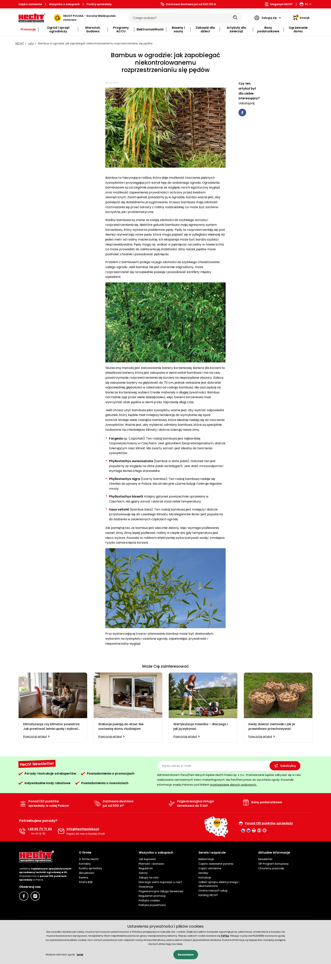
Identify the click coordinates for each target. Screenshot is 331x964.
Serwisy (203, 873)
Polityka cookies (149, 900)
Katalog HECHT (208, 895)
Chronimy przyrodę (271, 868)
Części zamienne (30, 4)
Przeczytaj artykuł (35, 736)
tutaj (80, 954)
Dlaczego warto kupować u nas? (160, 882)
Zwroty (143, 873)
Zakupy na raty (149, 877)
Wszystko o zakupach (64, 4)
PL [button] (306, 4)
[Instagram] (35, 896)
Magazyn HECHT (281, 4)
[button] (106, 853)
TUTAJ (225, 935)
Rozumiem (185, 955)
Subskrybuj (288, 766)
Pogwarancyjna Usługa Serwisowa (161, 891)
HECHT (19, 43)
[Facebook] (23, 896)
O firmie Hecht (89, 859)
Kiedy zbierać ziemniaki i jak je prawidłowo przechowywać (271, 726)
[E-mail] (61, 831)
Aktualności (86, 873)
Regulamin (146, 868)
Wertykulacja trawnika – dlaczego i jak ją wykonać (200, 726)
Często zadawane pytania (215, 864)
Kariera (83, 877)
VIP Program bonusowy (273, 864)
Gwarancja (146, 887)
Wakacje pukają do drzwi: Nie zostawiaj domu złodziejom (120, 726)
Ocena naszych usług (212, 890)
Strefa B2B (86, 882)
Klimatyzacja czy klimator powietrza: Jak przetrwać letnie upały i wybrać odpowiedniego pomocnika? (51, 726)
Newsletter (265, 859)
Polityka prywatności (152, 905)
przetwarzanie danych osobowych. (233, 785)
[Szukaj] (235, 17)
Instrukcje (204, 877)
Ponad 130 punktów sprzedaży (269, 823)
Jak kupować (147, 859)
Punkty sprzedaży (99, 4)
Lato (31, 43)
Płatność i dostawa (151, 864)
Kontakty (85, 864)
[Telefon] (22, 831)
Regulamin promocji (152, 896)
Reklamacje (206, 859)
